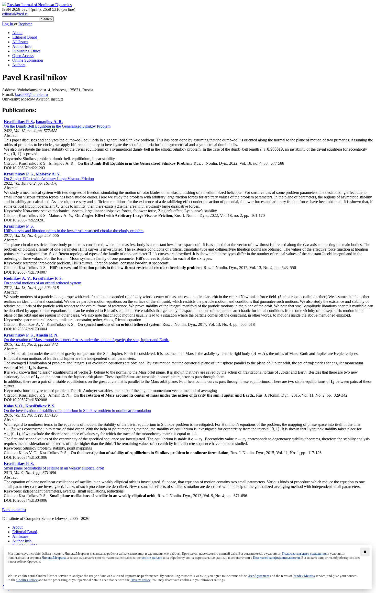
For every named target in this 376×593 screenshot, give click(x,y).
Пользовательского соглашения (304, 553)
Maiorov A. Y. (48, 174)
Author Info (21, 46)
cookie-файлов (151, 558)
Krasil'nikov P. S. (19, 121)
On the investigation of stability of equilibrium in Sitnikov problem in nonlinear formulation (77, 410)
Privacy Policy (140, 580)
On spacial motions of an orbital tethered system (42, 283)
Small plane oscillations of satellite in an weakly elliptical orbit (54, 468)
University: (11, 99)
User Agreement (258, 576)
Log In (8, 24)
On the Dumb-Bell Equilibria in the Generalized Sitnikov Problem (57, 126)
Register (25, 24)
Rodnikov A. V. (17, 278)
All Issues (20, 42)
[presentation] (271, 149)
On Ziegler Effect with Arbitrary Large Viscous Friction (49, 178)
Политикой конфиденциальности (276, 558)
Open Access (23, 55)
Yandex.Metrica (304, 576)
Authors (18, 65)
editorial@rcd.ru (15, 14)
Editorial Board (24, 37)
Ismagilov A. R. (49, 121)
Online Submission (27, 60)
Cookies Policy (27, 580)
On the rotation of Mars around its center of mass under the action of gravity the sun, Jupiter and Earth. (86, 340)
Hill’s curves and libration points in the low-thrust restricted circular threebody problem (73, 231)
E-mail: (8, 94)
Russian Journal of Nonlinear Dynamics (39, 5)
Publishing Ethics (26, 51)
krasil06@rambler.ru (31, 94)
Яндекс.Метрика (54, 558)
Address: (9, 90)
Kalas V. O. (13, 406)
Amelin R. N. (47, 335)
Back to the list (14, 510)
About (17, 32)
